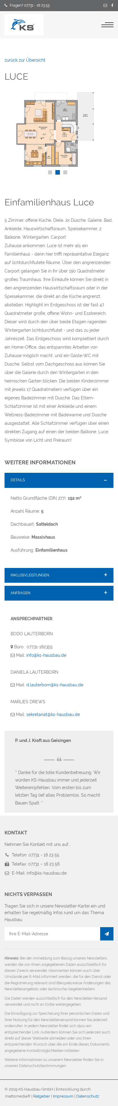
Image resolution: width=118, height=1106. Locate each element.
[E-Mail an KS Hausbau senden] (105, 6)
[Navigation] (107, 25)
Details (18, 480)
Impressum (63, 1096)
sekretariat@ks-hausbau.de (53, 714)
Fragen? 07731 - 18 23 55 (30, 5)
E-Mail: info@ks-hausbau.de (39, 873)
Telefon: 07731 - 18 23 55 (35, 855)
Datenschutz (87, 1096)
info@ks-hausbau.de (46, 655)
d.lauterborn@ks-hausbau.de (54, 684)
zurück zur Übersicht (25, 60)
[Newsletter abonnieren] (106, 933)
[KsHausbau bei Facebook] (112, 6)
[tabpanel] (59, 129)
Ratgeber (41, 1096)
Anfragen (20, 593)
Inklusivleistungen (30, 575)
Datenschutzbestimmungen (42, 1066)
